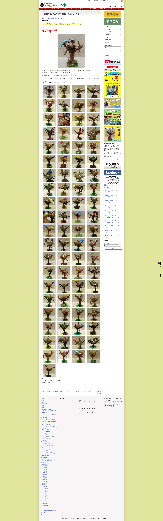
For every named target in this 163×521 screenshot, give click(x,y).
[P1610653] (93, 334)
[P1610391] (78, 292)
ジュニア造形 (65, 9)
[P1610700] (49, 362)
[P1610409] (93, 292)
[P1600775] (78, 111)
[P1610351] (78, 279)
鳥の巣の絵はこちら (66, 75)
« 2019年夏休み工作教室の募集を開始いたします (55, 391)
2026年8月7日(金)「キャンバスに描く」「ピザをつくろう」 (111, 237)
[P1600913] (78, 181)
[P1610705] (63, 362)
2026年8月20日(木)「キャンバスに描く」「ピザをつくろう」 (111, 207)
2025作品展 (44, 464)
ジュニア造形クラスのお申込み (49, 424)
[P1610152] (49, 237)
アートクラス (83, 9)
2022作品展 (44, 469)
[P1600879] (93, 153)
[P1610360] (93, 279)
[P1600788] (63, 125)
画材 (43, 447)
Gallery (47, 9)
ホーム (42, 400)
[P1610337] (93, 265)
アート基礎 (74, 9)
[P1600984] (78, 195)
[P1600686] (78, 97)
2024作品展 (44, 466)
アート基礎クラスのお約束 (48, 435)
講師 (43, 405)
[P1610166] (63, 237)
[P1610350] (63, 279)
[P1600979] (49, 195)
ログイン (43, 514)
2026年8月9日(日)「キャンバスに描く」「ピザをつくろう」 (111, 227)
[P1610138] (93, 209)
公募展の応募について (47, 438)
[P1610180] (93, 237)
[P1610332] (78, 265)
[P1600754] (63, 111)
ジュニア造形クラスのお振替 (48, 426)
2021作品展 (44, 471)
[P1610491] (63, 320)
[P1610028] (93, 195)
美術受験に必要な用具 (47, 459)
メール (106, 53)
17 (79, 410)
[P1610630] (78, 334)
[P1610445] (63, 306)
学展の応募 (44, 440)
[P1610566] (93, 320)
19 (84, 410)
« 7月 (80, 416)
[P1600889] (63, 167)
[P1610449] (78, 306)
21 (89, 410)
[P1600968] (93, 181)
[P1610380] (49, 292)
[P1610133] (63, 209)
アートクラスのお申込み (47, 445)
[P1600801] (93, 125)
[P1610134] (78, 209)
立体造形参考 (45, 450)
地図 (43, 407)
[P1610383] (63, 292)
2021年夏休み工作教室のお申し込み (50, 510)
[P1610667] (63, 348)
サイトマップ (108, 55)
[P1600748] (49, 111)
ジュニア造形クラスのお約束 (48, 419)
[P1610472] (93, 306)
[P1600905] (49, 181)
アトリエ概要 (55, 9)
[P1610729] (78, 362)
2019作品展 (44, 474)
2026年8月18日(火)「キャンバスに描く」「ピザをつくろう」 (111, 217)
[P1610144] (78, 223)
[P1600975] (63, 195)
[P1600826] (78, 139)
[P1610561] (78, 320)
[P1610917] (49, 376)
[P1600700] (93, 97)
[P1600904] (93, 167)
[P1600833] (49, 153)
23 (94, 410)
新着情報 (54, 18)
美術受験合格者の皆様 (47, 460)
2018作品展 (44, 476)
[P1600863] (78, 153)
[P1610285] (78, 251)
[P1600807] (49, 139)
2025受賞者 (44, 503)
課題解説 (106, 243)
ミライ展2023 (45, 490)
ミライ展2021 (45, 493)
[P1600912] (63, 181)
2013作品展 (44, 484)
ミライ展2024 (45, 488)
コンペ (119, 9)
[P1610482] (49, 320)
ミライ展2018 (45, 498)
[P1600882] (49, 167)
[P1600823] (63, 139)
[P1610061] (49, 209)
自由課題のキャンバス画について (49, 428)
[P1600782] (49, 125)
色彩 (43, 448)
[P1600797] (78, 125)
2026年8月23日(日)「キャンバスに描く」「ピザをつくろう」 (111, 192)
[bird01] (49, 97)
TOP (41, 9)
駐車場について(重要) (46, 409)
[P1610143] (63, 223)
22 (92, 410)
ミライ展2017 (45, 500)
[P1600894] (78, 167)
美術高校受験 (92, 9)
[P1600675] (63, 97)
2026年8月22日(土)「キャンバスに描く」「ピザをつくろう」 (111, 197)
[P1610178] (78, 237)
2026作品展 (102, 9)
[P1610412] (49, 306)
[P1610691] (78, 348)
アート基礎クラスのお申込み (48, 436)
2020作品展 (44, 472)
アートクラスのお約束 (47, 443)
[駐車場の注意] (112, 64)
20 (87, 410)
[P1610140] (49, 223)
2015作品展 (44, 481)
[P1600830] (93, 139)
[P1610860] (93, 362)
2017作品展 (44, 478)
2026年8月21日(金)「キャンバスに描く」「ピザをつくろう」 (111, 202)
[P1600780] (93, 111)
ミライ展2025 (111, 9)
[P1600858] (63, 153)
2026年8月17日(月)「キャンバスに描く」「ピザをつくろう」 (111, 222)
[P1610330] (63, 265)
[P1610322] (49, 265)
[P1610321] (93, 251)
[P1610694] (93, 348)
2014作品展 (44, 483)
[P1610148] (93, 223)
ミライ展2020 (45, 495)
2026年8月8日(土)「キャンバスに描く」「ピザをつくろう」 (111, 232)
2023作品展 (44, 467)
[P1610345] (49, 279)
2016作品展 (44, 479)
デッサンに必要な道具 (47, 452)
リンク (106, 50)
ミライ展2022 (45, 491)
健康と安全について (46, 429)
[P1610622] (63, 334)
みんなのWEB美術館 (46, 431)
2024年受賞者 (45, 505)
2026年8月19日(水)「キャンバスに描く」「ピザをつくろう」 (111, 212)
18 (82, 410)
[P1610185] (49, 251)
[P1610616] (49, 334)
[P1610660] (49, 348)
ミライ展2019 (45, 497)
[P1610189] (63, 251)
